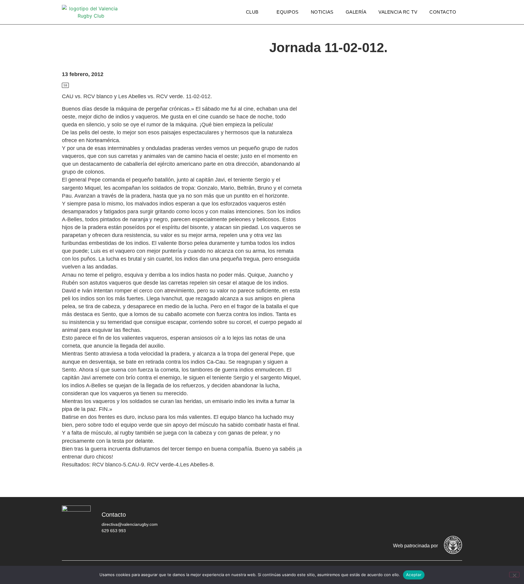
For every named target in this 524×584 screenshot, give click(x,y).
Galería (356, 12)
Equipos (288, 12)
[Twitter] (400, 519)
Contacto (442, 12)
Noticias (322, 12)
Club (252, 12)
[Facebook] (381, 519)
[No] (514, 574)
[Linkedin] (454, 519)
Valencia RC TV (397, 12)
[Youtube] (436, 519)
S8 (65, 85)
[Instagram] (418, 519)
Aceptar (414, 574)
